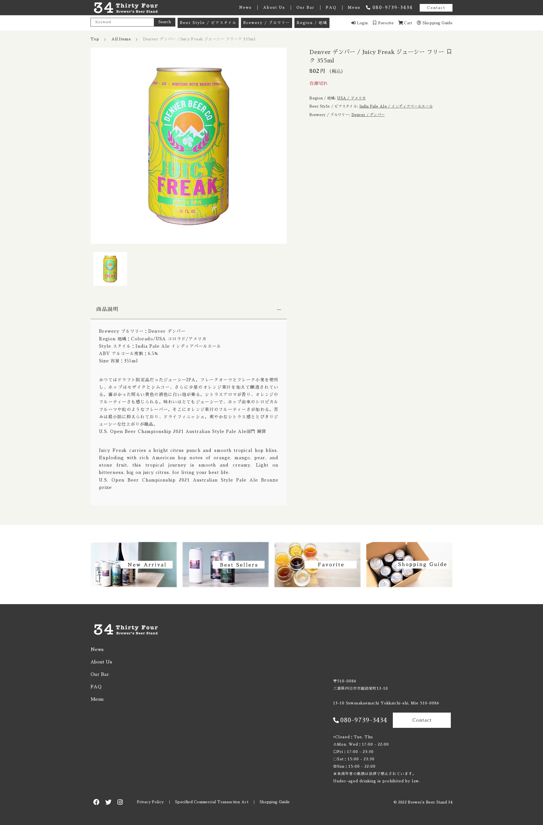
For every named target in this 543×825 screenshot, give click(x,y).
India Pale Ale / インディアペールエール (396, 106)
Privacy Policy (150, 802)
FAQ (331, 7)
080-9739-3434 (392, 7)
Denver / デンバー (368, 115)
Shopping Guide (275, 802)
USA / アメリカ (351, 98)
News (245, 7)
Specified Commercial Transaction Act (211, 802)
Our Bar (305, 7)
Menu (354, 7)
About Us (274, 7)
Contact (436, 8)
